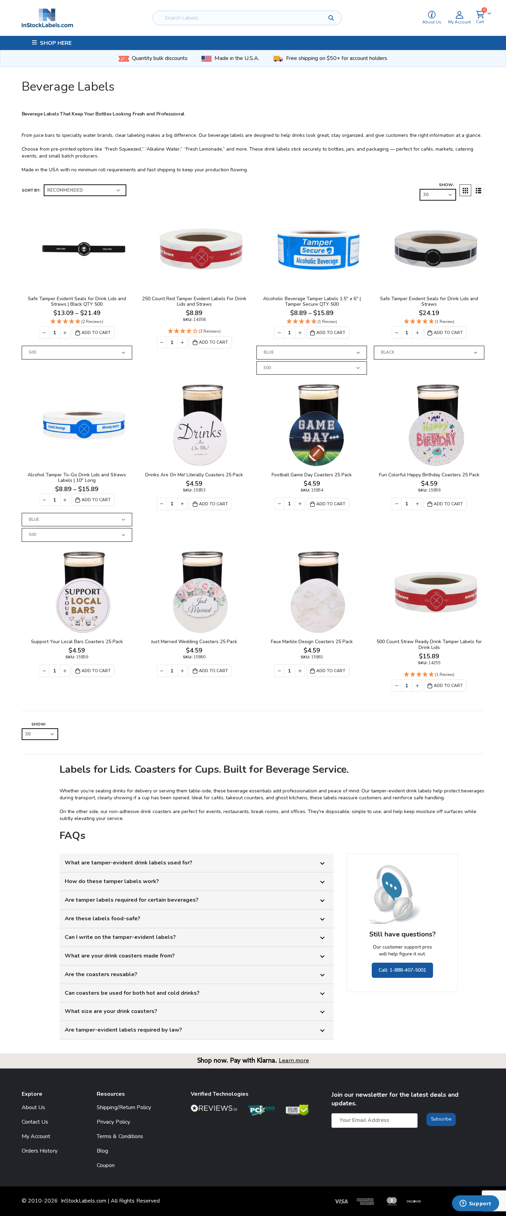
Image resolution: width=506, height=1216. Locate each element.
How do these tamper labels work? (112, 881)
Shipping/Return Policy (124, 1107)
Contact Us (35, 1122)
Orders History (39, 1151)
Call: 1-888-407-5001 (402, 970)
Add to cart (96, 332)
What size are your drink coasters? (111, 1011)
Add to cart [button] (213, 342)
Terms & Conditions (120, 1136)
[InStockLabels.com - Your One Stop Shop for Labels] (47, 18)
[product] (77, 249)
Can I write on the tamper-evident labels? (120, 937)
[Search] (331, 18)
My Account (36, 1136)
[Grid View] (465, 190)
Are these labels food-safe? (102, 918)
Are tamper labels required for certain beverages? (132, 900)
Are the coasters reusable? (101, 974)
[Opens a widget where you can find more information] (475, 1204)
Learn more (294, 1060)
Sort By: (31, 190)
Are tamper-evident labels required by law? (123, 1030)
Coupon (106, 1165)
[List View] (478, 190)
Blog (102, 1151)
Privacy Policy (113, 1122)
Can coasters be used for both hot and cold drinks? (132, 993)
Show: (446, 185)
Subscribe (441, 1119)
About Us (33, 1107)
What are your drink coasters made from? (120, 956)
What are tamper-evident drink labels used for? (128, 863)
